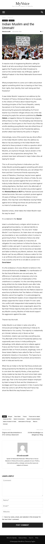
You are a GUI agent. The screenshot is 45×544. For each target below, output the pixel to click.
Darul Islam (17, 416)
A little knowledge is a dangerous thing (35, 434)
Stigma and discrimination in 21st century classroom (12, 434)
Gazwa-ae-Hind (7, 419)
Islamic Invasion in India (9, 421)
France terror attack (34, 416)
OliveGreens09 (6, 31)
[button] (3, 12)
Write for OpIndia (12, 538)
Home (4, 17)
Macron (35, 421)
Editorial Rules (23, 538)
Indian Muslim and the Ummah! (18, 26)
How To (31, 538)
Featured (10, 17)
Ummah (5, 424)
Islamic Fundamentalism (33, 419)
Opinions (11, 20)
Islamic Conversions (19, 419)
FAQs (36, 538)
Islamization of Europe (24, 421)
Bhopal (10, 416)
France (25, 416)
